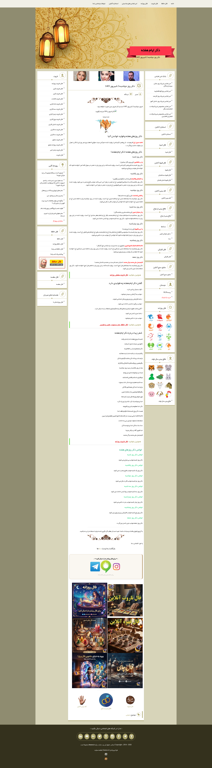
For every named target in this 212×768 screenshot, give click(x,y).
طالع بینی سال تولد (165, 401)
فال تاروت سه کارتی (56, 109)
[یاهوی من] (131, 736)
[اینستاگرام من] (112, 736)
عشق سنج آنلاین (165, 274)
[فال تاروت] (125, 601)
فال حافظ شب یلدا (57, 249)
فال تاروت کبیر (58, 88)
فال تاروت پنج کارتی (56, 119)
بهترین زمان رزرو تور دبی (55, 195)
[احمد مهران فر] (131, 76)
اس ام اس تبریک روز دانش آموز (160, 101)
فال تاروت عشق (57, 139)
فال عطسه (59, 284)
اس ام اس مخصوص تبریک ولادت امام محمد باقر (160, 107)
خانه (172, 3)
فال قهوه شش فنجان (164, 180)
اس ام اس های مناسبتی (129, 3)
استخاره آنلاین (113, 3)
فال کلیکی (167, 256)
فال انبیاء (168, 152)
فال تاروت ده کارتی (56, 134)
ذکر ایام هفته (150, 50)
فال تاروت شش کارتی (56, 124)
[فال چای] (125, 671)
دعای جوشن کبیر (165, 233)
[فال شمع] (89, 636)
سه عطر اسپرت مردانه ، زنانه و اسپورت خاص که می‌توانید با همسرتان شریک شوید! (52, 183)
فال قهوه (168, 170)
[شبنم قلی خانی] (81, 76)
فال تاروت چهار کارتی (56, 114)
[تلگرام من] (125, 736)
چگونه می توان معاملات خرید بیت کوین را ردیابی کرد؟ (53, 202)
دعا (100, 548)
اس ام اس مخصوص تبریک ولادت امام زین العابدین (160, 115)
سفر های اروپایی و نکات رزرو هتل (52, 190)
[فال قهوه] (125, 636)
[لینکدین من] (80, 736)
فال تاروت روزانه (57, 83)
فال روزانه (144, 3)
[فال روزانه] (89, 601)
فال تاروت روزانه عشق (55, 144)
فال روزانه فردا (58, 302)
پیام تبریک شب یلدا (56, 254)
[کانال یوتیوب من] (86, 736)
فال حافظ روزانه (58, 243)
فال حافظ (164, 3)
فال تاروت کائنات (57, 98)
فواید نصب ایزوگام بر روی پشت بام (52, 208)
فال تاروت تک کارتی (56, 104)
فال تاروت (154, 3)
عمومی (128, 715)
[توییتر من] (99, 736)
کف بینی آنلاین (166, 198)
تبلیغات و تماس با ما (99, 3)
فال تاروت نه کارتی (57, 129)
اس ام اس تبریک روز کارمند (162, 96)
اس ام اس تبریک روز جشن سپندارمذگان (163, 85)
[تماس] (106, 736)
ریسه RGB (167, 292)
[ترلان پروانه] (106, 76)
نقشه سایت (98, 750)
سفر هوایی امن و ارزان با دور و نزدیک (54, 214)
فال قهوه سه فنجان (164, 175)
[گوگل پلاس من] (93, 736)
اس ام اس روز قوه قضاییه (162, 91)
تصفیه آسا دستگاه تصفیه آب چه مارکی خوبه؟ (53, 174)
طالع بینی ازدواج (165, 216)
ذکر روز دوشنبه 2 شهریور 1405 (120, 86)
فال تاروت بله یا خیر (56, 149)
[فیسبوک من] (118, 736)
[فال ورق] (89, 671)
